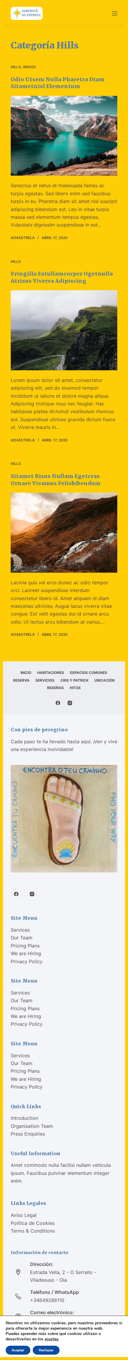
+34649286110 (47, 1300)
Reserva (21, 680)
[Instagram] (70, 703)
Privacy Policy (27, 961)
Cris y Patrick (74, 680)
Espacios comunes (88, 672)
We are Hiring (26, 953)
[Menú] (114, 13)
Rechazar (46, 1350)
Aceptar (18, 1350)
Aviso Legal (24, 1215)
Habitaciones (50, 672)
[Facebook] (58, 703)
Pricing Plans (25, 946)
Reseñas (55, 688)
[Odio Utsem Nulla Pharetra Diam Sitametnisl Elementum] (64, 136)
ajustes (51, 1339)
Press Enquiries (28, 1134)
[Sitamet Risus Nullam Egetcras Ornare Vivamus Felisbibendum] (64, 533)
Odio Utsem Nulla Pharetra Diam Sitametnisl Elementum (57, 83)
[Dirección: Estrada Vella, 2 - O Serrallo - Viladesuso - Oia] (18, 1272)
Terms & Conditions (33, 1231)
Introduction (24, 1118)
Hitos (75, 688)
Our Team (21, 938)
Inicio (26, 672)
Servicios (44, 680)
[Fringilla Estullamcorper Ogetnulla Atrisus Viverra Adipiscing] (64, 330)
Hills (16, 67)
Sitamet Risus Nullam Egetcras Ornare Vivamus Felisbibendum (56, 479)
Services (20, 930)
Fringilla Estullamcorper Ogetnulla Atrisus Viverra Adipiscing (62, 277)
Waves (29, 67)
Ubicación (104, 680)
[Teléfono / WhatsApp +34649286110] (18, 1296)
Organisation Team (32, 1126)
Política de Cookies (32, 1223)
